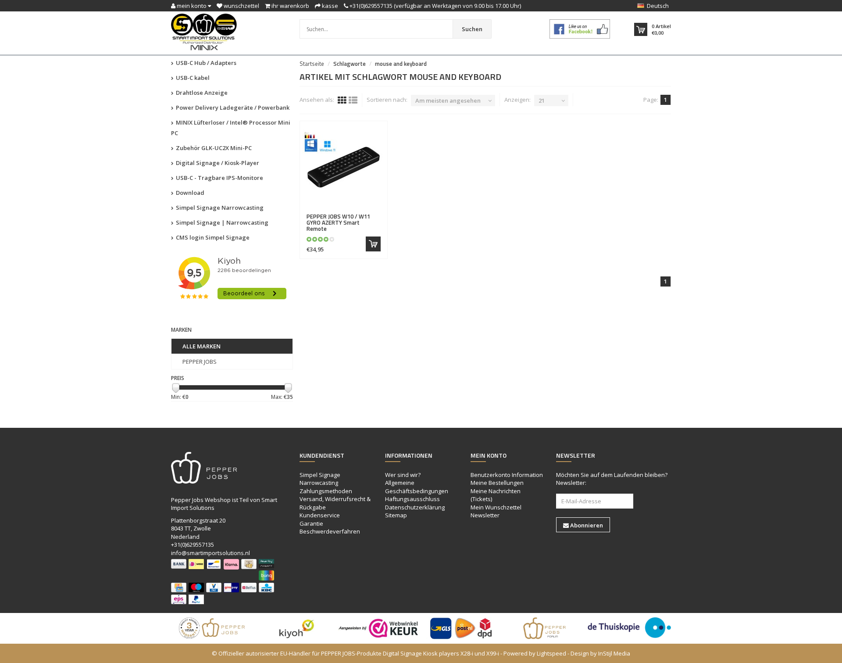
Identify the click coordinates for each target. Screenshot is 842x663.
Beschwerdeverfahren (330, 531)
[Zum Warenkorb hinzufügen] (373, 244)
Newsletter (485, 515)
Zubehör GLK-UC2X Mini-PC (213, 148)
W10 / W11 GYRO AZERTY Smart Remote (338, 222)
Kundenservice (320, 515)
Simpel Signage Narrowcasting (219, 207)
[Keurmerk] (579, 29)
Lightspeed (551, 653)
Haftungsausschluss (412, 499)
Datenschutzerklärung (415, 507)
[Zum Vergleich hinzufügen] (377, 211)
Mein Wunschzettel (496, 507)
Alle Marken (201, 346)
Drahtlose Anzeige (201, 93)
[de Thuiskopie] (629, 627)
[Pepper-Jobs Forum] (546, 628)
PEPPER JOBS (199, 362)
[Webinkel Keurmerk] (379, 628)
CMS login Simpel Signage (212, 237)
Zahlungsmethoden (326, 491)
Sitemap (396, 515)
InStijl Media (614, 653)
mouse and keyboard (401, 63)
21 (542, 100)
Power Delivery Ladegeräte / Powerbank (232, 107)
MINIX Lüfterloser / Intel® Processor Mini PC (230, 127)
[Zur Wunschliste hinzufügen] (361, 211)
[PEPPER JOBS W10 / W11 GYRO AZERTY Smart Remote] (343, 167)
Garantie (311, 523)
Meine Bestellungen (497, 483)
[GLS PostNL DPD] (462, 628)
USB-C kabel (192, 78)
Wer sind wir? (403, 475)
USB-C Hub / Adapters (205, 63)
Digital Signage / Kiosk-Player (217, 163)
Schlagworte (349, 63)
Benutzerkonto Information (507, 475)
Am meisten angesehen (448, 100)
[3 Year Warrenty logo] (212, 628)
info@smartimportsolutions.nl (210, 553)
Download (189, 193)
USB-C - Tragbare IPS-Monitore (219, 178)
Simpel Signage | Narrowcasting (221, 222)
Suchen (472, 29)
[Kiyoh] (296, 628)
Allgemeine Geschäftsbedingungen (416, 487)
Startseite (312, 63)
